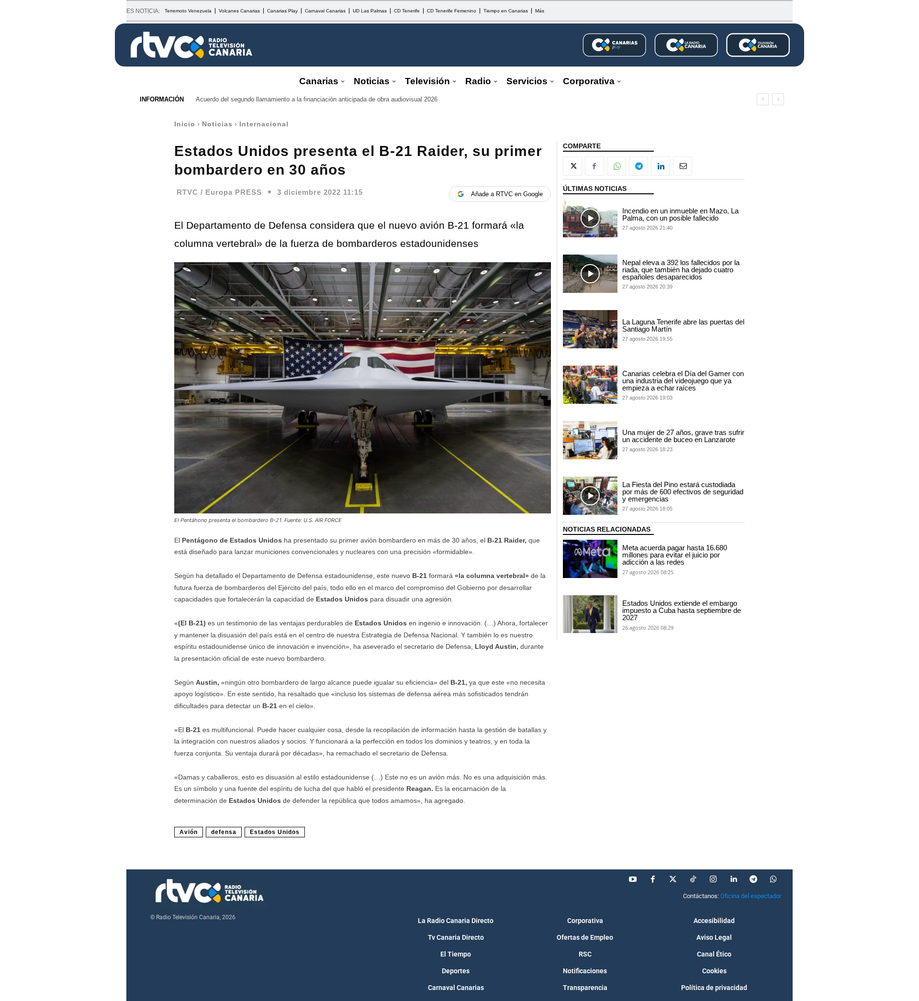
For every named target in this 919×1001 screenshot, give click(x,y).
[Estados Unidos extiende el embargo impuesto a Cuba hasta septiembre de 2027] (590, 614)
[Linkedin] (660, 166)
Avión (188, 832)
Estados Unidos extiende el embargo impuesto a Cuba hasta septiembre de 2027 (681, 610)
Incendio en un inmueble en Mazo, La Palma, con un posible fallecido (680, 214)
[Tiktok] (693, 879)
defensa (223, 832)
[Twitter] (673, 879)
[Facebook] (594, 166)
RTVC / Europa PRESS (219, 192)
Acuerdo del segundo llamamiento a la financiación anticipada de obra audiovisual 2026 (316, 99)
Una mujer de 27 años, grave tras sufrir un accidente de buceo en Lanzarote (683, 436)
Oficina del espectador (750, 896)
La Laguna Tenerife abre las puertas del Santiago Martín (683, 325)
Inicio (184, 124)
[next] (778, 99)
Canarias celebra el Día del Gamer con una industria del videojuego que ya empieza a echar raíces (683, 380)
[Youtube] (632, 879)
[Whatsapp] (773, 879)
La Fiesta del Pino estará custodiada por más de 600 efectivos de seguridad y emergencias (682, 491)
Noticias (217, 124)
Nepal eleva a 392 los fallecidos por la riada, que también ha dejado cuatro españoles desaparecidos (681, 269)
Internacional (264, 124)
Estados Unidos (275, 832)
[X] (572, 166)
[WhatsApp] (616, 166)
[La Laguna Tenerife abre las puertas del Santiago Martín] (590, 329)
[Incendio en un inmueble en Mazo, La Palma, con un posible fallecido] (590, 218)
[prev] (763, 99)
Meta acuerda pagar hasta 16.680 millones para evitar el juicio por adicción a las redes (674, 555)
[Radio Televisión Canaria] (191, 45)
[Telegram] (638, 166)
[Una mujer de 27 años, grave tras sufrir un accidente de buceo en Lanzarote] (590, 440)
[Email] (682, 166)
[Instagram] (713, 879)
